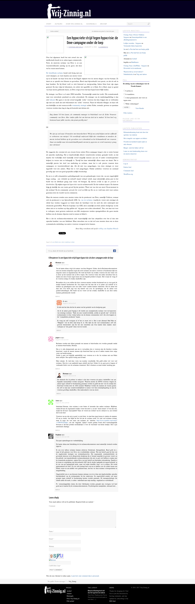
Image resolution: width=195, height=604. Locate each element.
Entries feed (127, 167)
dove (63, 242)
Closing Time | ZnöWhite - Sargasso (135, 66)
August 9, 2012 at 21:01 (62, 340)
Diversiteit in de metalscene (132, 68)
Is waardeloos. (130, 94)
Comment (52, 506)
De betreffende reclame (54, 73)
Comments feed (128, 171)
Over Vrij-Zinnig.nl (74, 24)
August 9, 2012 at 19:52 (62, 265)
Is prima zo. (129, 91)
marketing (67, 242)
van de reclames (87, 200)
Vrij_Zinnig (72, 581)
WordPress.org (128, 174)
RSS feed (112, 601)
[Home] (55, 593)
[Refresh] (52, 560)
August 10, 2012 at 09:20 (62, 403)
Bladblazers (135, 62)
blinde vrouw (58, 242)
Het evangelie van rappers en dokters (135, 138)
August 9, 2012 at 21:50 (69, 376)
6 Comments (103, 47)
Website (51, 546)
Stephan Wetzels (76, 47)
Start (48, 24)
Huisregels (91, 24)
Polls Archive (128, 113)
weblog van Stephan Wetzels (108, 228)
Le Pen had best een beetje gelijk (138, 49)
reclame (72, 242)
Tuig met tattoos (141, 74)
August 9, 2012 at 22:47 (69, 303)
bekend (52, 100)
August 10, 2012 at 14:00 (62, 437)
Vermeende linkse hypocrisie (133, 46)
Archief (103, 24)
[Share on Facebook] (114, 251)
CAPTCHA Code (54, 566)
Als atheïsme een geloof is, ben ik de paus (103, 31)
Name (51, 531)
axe (53, 242)
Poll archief (70, 601)
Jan (125, 49)
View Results (140, 108)
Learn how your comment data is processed (85, 576)
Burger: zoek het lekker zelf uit (134, 148)
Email (51, 539)
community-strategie (79, 105)
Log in (126, 164)
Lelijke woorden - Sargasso (132, 43)
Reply (58, 296)
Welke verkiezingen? (132, 104)
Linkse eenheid (54, 31)
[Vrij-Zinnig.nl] (68, 18)
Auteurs (58, 24)
